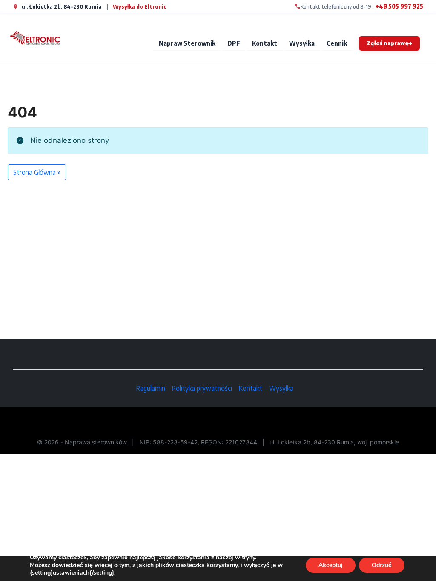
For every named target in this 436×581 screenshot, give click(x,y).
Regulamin (150, 388)
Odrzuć (382, 565)
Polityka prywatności (202, 388)
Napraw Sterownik (187, 43)
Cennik (337, 43)
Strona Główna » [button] (36, 172)
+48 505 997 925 (399, 6)
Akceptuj (330, 565)
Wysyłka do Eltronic (139, 6)
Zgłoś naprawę (387, 43)
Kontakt (264, 43)
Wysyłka (302, 43)
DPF (233, 43)
